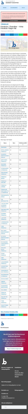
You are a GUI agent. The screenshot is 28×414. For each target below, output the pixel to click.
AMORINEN (3, 147)
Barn (2, 312)
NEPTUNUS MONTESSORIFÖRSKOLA (5, 232)
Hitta (16, 312)
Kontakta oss (4, 393)
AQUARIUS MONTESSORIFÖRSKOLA (5, 156)
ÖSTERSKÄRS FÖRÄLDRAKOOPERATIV (4, 244)
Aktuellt (17, 376)
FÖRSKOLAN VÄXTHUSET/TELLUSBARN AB (5, 191)
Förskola (6, 312)
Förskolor (4, 24)
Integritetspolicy (19, 374)
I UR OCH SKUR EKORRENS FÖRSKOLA (4, 205)
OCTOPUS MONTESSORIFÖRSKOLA (5, 238)
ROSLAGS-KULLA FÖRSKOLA (3, 249)
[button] (3, 35)
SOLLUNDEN (4, 290)
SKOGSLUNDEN (4, 279)
